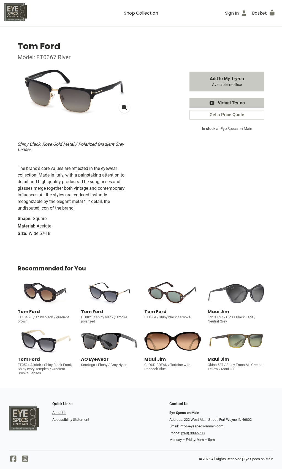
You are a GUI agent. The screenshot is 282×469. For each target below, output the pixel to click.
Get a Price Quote (227, 114)
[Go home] (38, 13)
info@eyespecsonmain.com (201, 426)
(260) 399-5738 (193, 433)
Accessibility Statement (70, 420)
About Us (59, 413)
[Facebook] (13, 460)
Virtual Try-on (231, 102)
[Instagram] (25, 460)
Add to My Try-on (227, 81)
